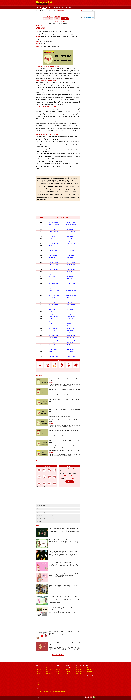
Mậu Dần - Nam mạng (53, 332)
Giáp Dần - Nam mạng (53, 276)
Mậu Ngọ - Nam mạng (53, 285)
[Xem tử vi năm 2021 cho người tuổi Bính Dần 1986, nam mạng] (42, 445)
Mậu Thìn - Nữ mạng (71, 309)
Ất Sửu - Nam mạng (54, 302)
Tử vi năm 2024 (78, 675)
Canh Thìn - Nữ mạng (71, 337)
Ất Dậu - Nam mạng (54, 349)
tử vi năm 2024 (49, 691)
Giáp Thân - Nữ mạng (71, 347)
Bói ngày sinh (68, 671)
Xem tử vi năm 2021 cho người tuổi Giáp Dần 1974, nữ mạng (64, 430)
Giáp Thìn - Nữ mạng (71, 252)
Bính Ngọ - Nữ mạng (71, 257)
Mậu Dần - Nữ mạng (71, 332)
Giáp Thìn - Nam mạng (53, 252)
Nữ (51, 18)
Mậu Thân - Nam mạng (53, 262)
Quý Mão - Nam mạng (53, 250)
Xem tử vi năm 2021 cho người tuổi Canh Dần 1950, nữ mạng (64, 390)
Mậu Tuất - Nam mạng (53, 238)
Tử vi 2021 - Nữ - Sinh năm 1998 (58, 21)
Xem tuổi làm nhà (59, 667)
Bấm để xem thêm (57, 654)
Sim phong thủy (58, 675)
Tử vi (44, 7)
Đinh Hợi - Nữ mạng (71, 354)
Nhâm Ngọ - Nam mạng (54, 342)
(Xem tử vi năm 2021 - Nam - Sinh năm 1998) (58, 23)
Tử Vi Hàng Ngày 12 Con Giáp (45, 512)
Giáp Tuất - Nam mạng (53, 323)
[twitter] (88, 697)
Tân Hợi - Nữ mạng (71, 269)
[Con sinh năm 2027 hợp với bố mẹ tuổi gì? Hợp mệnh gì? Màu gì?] (42, 650)
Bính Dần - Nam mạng (53, 304)
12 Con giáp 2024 (46, 466)
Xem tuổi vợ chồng (59, 673)
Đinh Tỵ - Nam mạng (53, 283)
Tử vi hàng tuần (78, 669)
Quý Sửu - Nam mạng (53, 274)
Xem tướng (68, 669)
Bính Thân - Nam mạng (53, 234)
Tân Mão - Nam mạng (53, 222)
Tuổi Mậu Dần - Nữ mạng (60, 10)
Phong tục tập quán (39, 684)
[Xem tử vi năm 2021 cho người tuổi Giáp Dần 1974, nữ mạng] (42, 435)
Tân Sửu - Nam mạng (53, 245)
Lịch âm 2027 (38, 675)
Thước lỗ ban (58, 669)
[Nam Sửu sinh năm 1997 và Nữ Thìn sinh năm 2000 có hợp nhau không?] (42, 639)
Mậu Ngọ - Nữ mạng (71, 285)
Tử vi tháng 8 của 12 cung (80, 671)
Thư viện (74, 7)
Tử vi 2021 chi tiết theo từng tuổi (49, 10)
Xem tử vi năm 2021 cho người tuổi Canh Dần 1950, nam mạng (64, 379)
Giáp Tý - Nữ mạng (71, 299)
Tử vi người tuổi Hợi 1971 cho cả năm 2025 (60, 562)
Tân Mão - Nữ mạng (71, 222)
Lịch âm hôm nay (38, 671)
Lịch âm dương (38, 669)
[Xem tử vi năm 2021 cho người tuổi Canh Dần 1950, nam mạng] (42, 384)
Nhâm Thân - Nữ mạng (71, 318)
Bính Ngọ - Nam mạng (53, 257)
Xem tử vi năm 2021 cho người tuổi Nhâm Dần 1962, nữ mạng (64, 410)
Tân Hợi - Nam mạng (53, 269)
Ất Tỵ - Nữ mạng (71, 255)
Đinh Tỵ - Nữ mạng (71, 283)
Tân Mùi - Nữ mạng (71, 316)
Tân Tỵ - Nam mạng (54, 340)
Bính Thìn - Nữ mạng (71, 281)
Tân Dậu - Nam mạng (53, 292)
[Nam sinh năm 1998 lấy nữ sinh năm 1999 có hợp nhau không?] (42, 615)
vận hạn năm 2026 (56, 691)
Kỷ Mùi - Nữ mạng (71, 288)
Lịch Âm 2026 (41, 508)
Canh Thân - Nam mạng (54, 290)
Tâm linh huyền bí (89, 669)
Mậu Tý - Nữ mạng (71, 356)
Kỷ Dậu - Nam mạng (53, 264)
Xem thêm (58, 360)
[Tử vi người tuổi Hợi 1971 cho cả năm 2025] (42, 570)
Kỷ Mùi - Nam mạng (54, 288)
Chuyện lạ (87, 673)
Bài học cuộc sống (89, 667)
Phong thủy (48, 7)
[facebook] (86, 697)
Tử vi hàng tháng (78, 673)
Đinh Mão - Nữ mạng (71, 307)
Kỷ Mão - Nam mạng (53, 335)
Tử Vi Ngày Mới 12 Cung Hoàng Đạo (46, 515)
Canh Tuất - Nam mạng (53, 267)
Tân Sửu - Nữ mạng (71, 245)
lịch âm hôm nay (42, 691)
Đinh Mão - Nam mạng (53, 307)
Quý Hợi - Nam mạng (53, 297)
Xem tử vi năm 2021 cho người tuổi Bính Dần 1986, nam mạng (64, 441)
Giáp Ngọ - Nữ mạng (71, 229)
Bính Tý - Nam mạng (53, 328)
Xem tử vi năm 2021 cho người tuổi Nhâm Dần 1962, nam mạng (64, 400)
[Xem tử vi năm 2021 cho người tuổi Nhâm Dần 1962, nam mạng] (42, 405)
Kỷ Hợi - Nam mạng (54, 241)
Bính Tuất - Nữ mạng (71, 351)
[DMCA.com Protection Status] (94, 697)
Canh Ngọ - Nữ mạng (71, 314)
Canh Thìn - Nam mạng (53, 337)
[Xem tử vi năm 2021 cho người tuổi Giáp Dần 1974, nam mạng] (42, 425)
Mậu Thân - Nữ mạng (71, 262)
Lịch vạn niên (38, 667)
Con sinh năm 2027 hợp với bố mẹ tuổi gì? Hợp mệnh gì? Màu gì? (64, 643)
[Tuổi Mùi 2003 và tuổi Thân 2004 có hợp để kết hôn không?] (42, 536)
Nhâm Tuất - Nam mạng (54, 295)
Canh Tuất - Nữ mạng (71, 267)
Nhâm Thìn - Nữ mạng (71, 224)
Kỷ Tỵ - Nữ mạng (71, 311)
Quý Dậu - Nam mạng (53, 321)
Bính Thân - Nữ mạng (71, 234)
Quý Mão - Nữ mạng (71, 250)
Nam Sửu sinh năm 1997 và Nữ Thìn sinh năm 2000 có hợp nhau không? (64, 632)
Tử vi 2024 (48, 675)
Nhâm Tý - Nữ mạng (71, 271)
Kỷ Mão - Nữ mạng (71, 335)
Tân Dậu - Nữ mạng (71, 292)
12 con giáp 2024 (48, 673)
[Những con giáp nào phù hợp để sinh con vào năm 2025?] (42, 582)
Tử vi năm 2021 (51, 382)
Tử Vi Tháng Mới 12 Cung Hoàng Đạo (46, 518)
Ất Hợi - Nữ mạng (71, 325)
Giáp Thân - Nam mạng (53, 347)
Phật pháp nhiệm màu (89, 671)
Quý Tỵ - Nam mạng (54, 226)
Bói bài (67, 673)
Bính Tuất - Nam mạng (53, 351)
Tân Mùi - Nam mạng (53, 316)
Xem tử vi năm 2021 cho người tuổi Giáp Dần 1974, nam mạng (64, 420)
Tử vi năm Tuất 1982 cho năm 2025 (58, 540)
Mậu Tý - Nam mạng (53, 356)
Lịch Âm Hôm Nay (42, 505)
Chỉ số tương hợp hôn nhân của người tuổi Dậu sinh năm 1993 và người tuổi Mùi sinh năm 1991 (64, 552)
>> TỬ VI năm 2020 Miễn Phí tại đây (58, 171)
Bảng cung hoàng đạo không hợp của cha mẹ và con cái (63, 585)
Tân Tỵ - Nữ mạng (71, 340)
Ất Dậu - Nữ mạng (71, 349)
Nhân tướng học (68, 7)
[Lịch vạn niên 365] (44, 3)
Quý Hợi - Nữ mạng (71, 297)
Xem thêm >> (92, 10)
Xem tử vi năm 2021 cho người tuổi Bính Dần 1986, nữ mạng (64, 450)
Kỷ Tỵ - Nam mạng (54, 311)
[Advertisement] (76, 3)
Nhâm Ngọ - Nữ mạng (71, 342)
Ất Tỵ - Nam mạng (53, 255)
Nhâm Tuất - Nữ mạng (71, 295)
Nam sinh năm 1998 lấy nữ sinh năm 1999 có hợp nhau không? (64, 608)
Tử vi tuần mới (48, 669)
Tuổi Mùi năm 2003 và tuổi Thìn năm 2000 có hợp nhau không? (64, 597)
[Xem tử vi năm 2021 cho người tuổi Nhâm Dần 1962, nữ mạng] (42, 415)
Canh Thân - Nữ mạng (71, 290)
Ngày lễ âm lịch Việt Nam (40, 682)
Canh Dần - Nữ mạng (71, 219)
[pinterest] (91, 697)
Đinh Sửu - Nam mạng (53, 330)
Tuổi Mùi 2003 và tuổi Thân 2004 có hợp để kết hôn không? (64, 528)
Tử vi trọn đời (48, 682)
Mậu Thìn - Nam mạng (53, 309)
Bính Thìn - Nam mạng (53, 281)
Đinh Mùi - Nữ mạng (71, 259)
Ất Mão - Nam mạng (54, 278)
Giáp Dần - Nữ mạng (71, 276)
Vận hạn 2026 (48, 677)
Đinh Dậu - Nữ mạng (71, 236)
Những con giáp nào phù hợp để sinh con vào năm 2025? (63, 574)
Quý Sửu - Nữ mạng (71, 274)
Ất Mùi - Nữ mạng (71, 231)
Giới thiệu (38, 698)
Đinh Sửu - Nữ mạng (71, 330)
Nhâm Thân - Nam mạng (54, 318)
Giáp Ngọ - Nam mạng (53, 229)
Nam (46, 18)
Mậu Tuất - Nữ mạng (71, 238)
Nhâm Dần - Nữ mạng (71, 248)
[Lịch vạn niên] (37, 7)
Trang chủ (38, 10)
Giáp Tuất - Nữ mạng (71, 323)
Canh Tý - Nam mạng (53, 243)
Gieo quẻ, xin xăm (69, 677)
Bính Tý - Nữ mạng (71, 328)
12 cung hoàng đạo (59, 7)
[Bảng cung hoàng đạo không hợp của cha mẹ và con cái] (42, 593)
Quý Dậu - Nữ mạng (71, 321)
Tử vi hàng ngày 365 (49, 667)
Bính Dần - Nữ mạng (71, 304)
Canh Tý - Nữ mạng (71, 243)
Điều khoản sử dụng (43, 698)
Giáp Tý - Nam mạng (53, 299)
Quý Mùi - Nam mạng (53, 344)
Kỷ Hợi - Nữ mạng (71, 241)
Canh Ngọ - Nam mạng (53, 314)
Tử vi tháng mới (48, 671)
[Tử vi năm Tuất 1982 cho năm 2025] (42, 548)
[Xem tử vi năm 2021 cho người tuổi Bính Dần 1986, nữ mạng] (42, 456)
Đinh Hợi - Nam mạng (53, 354)
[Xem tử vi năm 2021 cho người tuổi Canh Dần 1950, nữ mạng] (42, 394)
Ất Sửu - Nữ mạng (71, 302)
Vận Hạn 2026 (69, 466)
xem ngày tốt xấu (64, 691)
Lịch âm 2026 (38, 673)
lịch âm (41, 139)
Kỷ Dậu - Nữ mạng (71, 264)
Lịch (40, 7)
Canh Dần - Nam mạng (53, 219)
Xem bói (67, 667)
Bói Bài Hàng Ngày (42, 521)
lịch (37, 691)
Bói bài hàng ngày (69, 682)
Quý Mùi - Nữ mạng (71, 344)
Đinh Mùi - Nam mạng (53, 259)
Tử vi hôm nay (78, 667)
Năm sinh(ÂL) (57, 16)
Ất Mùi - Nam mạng (54, 231)
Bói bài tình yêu (68, 675)
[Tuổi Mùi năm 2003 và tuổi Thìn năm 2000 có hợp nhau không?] (42, 604)
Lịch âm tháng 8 (38, 677)
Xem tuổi (57, 671)
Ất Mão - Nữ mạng (71, 278)
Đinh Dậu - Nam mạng (53, 236)
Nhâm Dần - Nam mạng (54, 248)
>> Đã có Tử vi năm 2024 (58, 172)
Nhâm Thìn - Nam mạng (54, 224)
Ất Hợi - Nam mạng (54, 325)
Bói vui (53, 7)
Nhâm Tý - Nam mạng (53, 271)
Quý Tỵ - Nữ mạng (71, 226)
